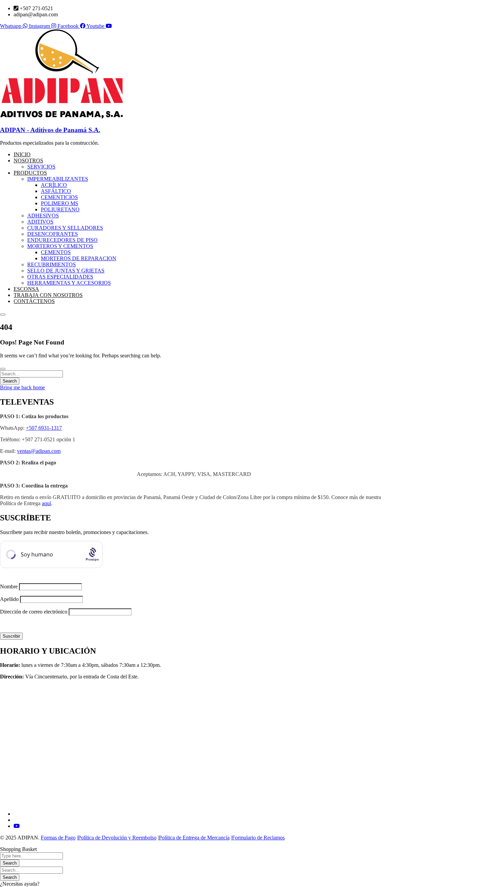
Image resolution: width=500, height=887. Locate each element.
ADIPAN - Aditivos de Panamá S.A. (50, 130)
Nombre (9, 586)
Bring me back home (22, 387)
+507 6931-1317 (44, 428)
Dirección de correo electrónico (33, 612)
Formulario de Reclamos (258, 837)
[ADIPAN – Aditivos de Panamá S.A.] (61, 117)
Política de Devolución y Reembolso (117, 837)
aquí (46, 503)
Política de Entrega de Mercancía (194, 837)
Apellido (9, 599)
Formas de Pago (58, 837)
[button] (250, 884)
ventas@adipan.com (39, 451)
